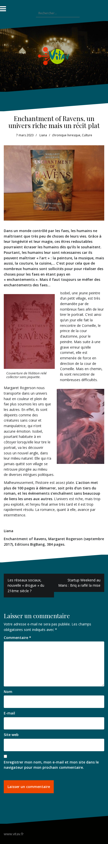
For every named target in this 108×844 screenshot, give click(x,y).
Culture (87, 135)
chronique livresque (66, 135)
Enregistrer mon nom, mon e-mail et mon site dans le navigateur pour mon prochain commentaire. (51, 765)
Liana (43, 135)
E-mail (9, 713)
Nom (8, 691)
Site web (11, 734)
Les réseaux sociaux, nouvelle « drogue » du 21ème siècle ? (26, 585)
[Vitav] (54, 56)
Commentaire (17, 637)
